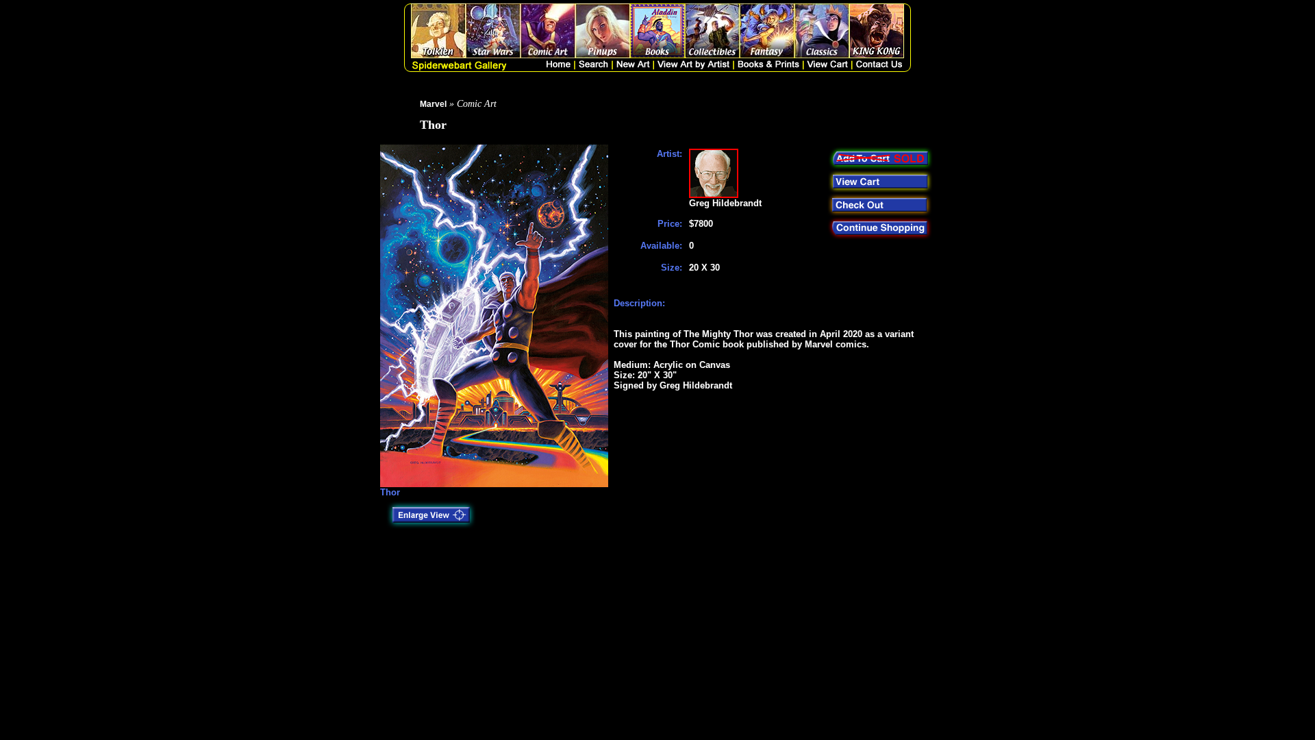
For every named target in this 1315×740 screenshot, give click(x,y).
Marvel (433, 104)
